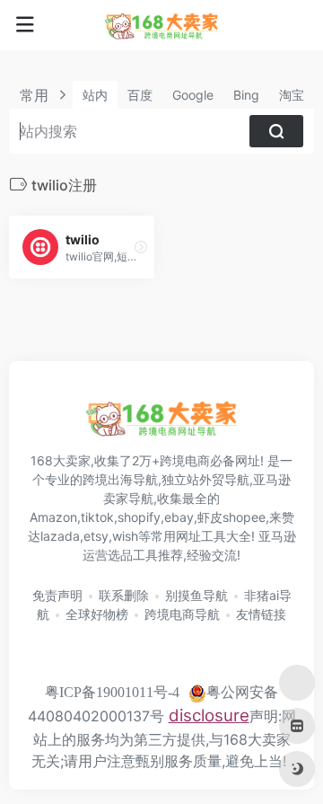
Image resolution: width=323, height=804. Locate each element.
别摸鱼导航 (196, 595)
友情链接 (261, 614)
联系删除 (124, 595)
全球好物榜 (96, 614)
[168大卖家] (161, 25)
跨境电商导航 (182, 614)
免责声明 (57, 595)
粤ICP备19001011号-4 (112, 692)
